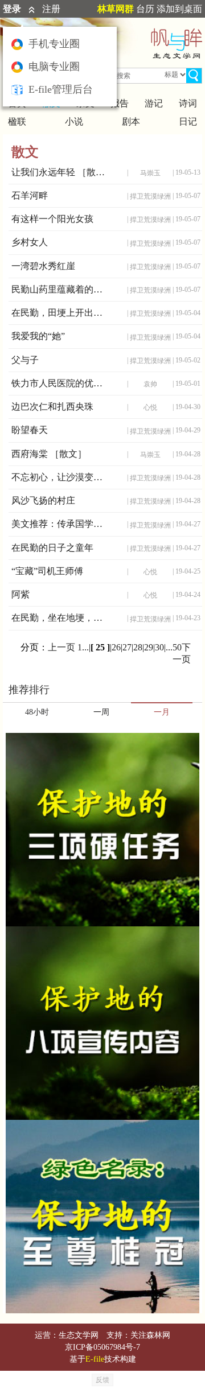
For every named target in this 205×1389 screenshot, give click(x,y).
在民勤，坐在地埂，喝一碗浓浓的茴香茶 (61, 618)
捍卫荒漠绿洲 (150, 196)
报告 (119, 103)
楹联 (17, 121)
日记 (188, 121)
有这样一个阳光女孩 (52, 219)
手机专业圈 (54, 44)
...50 (174, 647)
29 (148, 647)
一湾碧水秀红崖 (43, 266)
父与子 (25, 360)
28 (137, 647)
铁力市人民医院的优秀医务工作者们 (61, 383)
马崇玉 (150, 173)
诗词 (188, 103)
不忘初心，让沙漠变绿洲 (61, 477)
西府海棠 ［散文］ (49, 454)
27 (127, 647)
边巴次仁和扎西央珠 (52, 406)
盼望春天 (29, 430)
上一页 (61, 647)
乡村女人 (29, 242)
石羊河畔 (29, 195)
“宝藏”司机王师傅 (47, 571)
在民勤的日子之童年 (52, 548)
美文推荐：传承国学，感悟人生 (61, 524)
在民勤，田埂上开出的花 (61, 313)
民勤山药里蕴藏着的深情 (61, 289)
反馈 (102, 1380)
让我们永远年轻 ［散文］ (61, 172)
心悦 (150, 407)
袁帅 (150, 384)
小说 (74, 121)
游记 (154, 103)
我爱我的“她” (38, 336)
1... (83, 647)
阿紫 (20, 594)
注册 (51, 9)
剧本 (131, 121)
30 (159, 647)
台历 (145, 9)
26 (116, 647)
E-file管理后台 (60, 89)
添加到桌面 (179, 9)
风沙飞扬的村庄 (43, 500)
